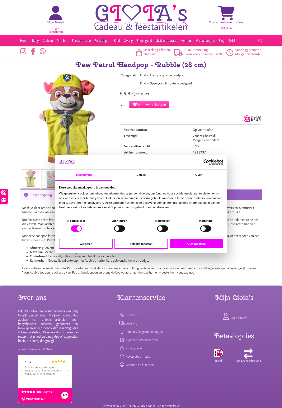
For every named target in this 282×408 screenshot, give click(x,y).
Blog (222, 40)
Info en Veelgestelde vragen (143, 332)
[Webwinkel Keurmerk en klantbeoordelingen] (252, 118)
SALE (231, 40)
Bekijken (226, 28)
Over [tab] (198, 174)
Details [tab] (141, 174)
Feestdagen (102, 40)
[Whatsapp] (44, 53)
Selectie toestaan (141, 243)
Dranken (62, 40)
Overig (128, 40)
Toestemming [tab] (83, 174)
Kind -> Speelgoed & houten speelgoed (166, 83)
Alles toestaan (196, 243)
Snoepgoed (144, 40)
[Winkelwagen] (226, 17)
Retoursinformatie (137, 356)
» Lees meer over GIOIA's (35, 349)
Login (55, 28)
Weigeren (86, 243)
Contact (130, 315)
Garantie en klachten (139, 365)
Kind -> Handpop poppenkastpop (162, 75)
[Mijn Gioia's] (55, 17)
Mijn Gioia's (55, 22)
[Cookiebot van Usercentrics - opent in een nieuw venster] (206, 162)
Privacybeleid (134, 348)
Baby (35, 40)
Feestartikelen (81, 40)
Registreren (56, 31)
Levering (131, 323)
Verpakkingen (205, 40)
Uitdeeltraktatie (166, 40)
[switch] (119, 228)
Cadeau (48, 40)
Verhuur (186, 40)
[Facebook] (34, 53)
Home (24, 40)
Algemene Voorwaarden (141, 340)
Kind (117, 40)
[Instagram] (24, 53)
